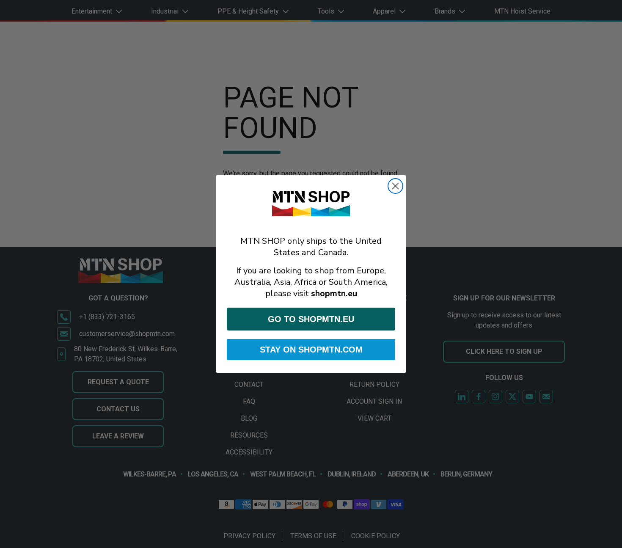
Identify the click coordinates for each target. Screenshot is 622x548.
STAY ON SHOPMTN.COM (311, 349)
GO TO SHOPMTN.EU (311, 319)
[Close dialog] (395, 186)
